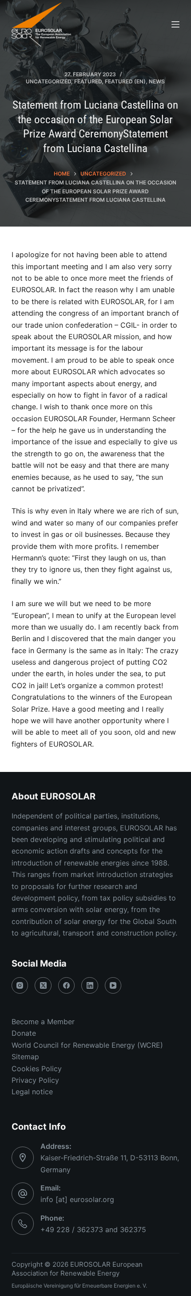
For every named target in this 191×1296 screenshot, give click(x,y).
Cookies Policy (37, 1068)
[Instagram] (20, 985)
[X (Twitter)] (43, 985)
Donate (24, 1033)
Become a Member (43, 1021)
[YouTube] (113, 985)
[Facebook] (66, 985)
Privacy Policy (35, 1080)
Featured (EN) (125, 81)
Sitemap (25, 1056)
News (157, 81)
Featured (88, 81)
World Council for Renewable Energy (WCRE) (87, 1045)
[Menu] (175, 24)
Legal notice (32, 1091)
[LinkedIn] (89, 985)
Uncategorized (48, 81)
